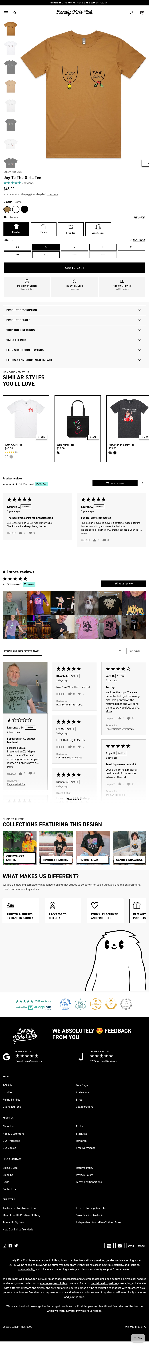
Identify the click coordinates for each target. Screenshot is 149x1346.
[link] (74, 183)
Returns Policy (84, 1168)
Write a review (115, 483)
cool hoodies (138, 1279)
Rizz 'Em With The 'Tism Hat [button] (68, 704)
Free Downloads (85, 1148)
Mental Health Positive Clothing (21, 1215)
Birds (79, 1099)
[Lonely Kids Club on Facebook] (10, 1245)
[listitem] (15, 603)
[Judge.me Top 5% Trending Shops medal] (126, 1004)
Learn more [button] (52, 194)
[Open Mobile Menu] (6, 12)
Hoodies (7, 1092)
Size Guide (139, 240)
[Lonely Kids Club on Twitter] (16, 1245)
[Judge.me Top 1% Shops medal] (111, 1004)
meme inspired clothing (54, 1283)
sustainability (26, 1269)
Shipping (8, 1175)
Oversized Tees (12, 1107)
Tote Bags (82, 1085)
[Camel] (7, 209)
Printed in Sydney (13, 1222)
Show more (73, 799)
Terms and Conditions (89, 1182)
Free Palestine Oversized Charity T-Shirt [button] (119, 729)
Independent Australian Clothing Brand (99, 1222)
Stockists (81, 1134)
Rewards (81, 1141)
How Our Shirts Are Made (18, 1229)
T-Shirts (7, 1085)
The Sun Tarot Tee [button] (115, 794)
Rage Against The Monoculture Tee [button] (16, 784)
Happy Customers (13, 1134)
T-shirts (125, 1279)
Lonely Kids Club (13, 172)
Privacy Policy (84, 1175)
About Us (8, 1126)
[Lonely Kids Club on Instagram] (4, 1245)
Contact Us (9, 1189)
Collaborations (84, 1107)
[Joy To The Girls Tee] (11, 28)
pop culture (113, 1279)
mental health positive (104, 1283)
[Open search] (120, 651)
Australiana (83, 1092)
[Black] (24, 209)
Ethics (79, 1126)
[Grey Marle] (11, 456)
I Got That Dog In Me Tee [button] (69, 757)
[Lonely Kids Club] (74, 13)
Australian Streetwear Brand (20, 1208)
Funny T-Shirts (11, 1099)
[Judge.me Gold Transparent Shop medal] (96, 1004)
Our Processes (11, 1141)
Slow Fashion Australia (89, 1215)
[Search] (15, 13)
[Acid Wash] (110, 452)
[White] (15, 209)
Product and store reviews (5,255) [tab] (22, 651)
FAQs (6, 1182)
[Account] (132, 13)
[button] (13, 183)
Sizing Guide (10, 1168)
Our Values (9, 1148)
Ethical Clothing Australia (91, 1208)
